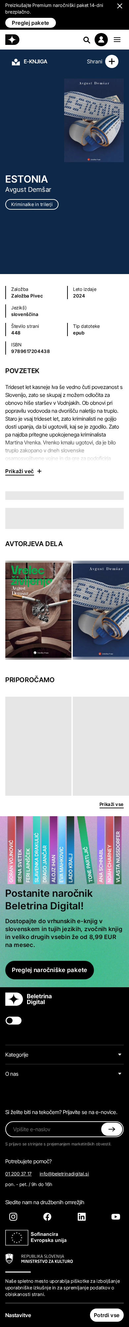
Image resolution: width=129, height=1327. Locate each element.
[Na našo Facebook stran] (47, 1216)
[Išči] (87, 39)
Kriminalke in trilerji (32, 204)
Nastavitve (18, 1315)
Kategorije (16, 1054)
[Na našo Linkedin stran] (81, 1216)
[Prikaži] (117, 39)
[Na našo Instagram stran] (13, 1216)
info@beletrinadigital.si (64, 1173)
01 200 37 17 (18, 1173)
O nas (12, 1073)
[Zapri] (111, 1129)
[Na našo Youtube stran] (115, 1216)
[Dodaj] (111, 61)
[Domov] (12, 39)
